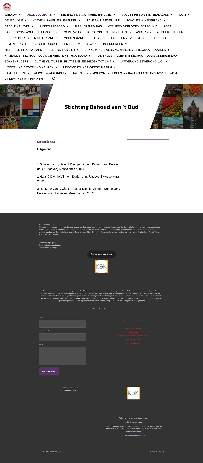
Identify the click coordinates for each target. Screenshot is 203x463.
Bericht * (42, 345)
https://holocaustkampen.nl (133, 435)
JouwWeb (161, 451)
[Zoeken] (54, 78)
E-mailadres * (44, 331)
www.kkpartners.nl (133, 343)
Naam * (41, 317)
